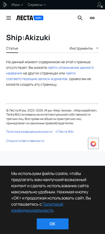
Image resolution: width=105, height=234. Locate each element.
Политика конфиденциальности (29, 131)
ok (52, 224)
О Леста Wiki (65, 131)
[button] (8, 18)
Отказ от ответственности (25, 141)
